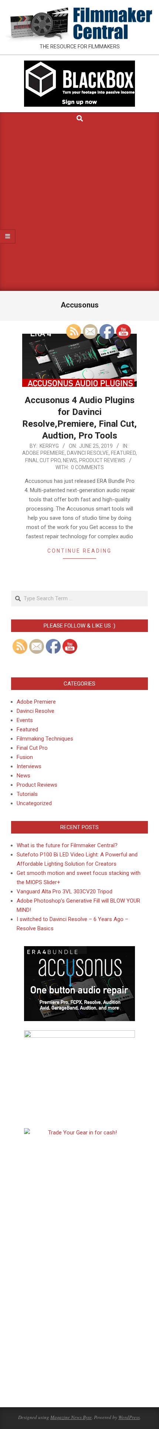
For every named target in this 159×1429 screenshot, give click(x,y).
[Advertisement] (79, 207)
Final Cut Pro (43, 460)
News (23, 775)
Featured (27, 729)
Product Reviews (37, 785)
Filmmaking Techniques (45, 738)
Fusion (25, 757)
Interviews (29, 766)
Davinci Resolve (35, 711)
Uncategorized (34, 803)
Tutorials (27, 794)
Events (25, 720)
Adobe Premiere (43, 453)
